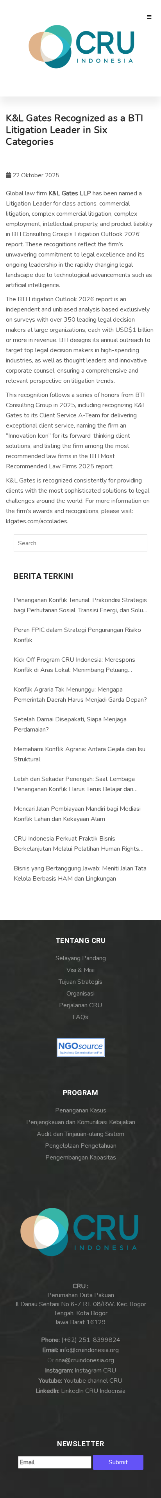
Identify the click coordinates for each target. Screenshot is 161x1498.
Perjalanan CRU (80, 1005)
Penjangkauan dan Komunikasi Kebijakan (80, 1122)
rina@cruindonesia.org (84, 1360)
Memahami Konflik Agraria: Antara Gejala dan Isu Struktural (79, 754)
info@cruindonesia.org (89, 1350)
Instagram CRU (95, 1370)
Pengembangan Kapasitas (80, 1157)
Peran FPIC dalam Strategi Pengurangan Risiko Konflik (77, 635)
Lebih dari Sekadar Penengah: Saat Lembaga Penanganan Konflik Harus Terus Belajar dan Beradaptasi (74, 784)
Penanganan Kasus (80, 1110)
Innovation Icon (28, 435)
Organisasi (80, 993)
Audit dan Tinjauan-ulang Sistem (80, 1134)
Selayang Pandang (80, 958)
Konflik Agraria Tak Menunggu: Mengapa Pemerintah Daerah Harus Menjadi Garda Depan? (80, 694)
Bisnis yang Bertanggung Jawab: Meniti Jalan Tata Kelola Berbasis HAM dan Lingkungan (80, 873)
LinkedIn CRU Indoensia (93, 1391)
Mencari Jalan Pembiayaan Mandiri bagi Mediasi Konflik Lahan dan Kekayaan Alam (77, 814)
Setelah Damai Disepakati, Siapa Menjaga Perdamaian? (70, 724)
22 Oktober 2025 (35, 175)
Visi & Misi (80, 970)
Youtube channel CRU (93, 1380)
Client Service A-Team (69, 415)
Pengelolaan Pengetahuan (80, 1145)
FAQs (80, 1017)
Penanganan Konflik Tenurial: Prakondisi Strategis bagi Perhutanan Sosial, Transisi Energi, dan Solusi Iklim (80, 605)
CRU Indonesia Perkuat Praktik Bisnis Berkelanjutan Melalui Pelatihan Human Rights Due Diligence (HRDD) (76, 844)
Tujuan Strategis (80, 981)
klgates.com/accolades (36, 521)
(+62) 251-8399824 (90, 1340)
